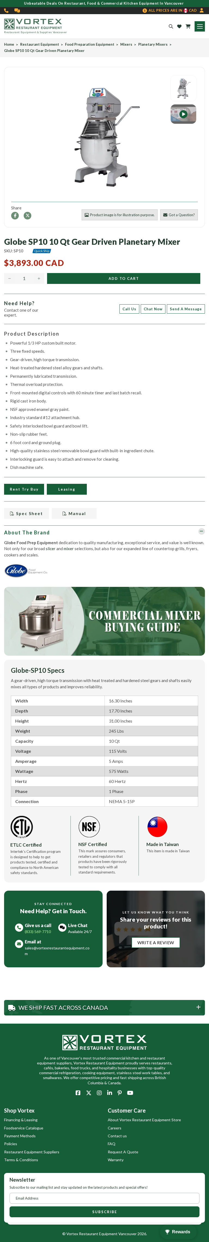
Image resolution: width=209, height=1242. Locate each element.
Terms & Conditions (21, 1159)
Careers (114, 1128)
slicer (51, 548)
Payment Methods (20, 1135)
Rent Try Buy (24, 489)
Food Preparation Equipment (89, 44)
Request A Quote (123, 1152)
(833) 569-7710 (6, 10)
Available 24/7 (80, 931)
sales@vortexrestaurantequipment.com (57, 951)
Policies (10, 1143)
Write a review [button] (155, 942)
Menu (200, 26)
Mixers (126, 44)
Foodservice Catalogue (23, 1128)
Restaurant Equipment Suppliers (31, 1152)
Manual (76, 513)
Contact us (117, 1135)
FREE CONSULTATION (17, 10)
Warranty (116, 1159)
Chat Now (153, 309)
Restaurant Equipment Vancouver (108, 1233)
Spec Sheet (29, 513)
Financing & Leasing (21, 1119)
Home (9, 44)
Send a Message (186, 309)
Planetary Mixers (153, 44)
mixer (69, 548)
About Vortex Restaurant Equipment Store (144, 1119)
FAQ (111, 1143)
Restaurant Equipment (39, 44)
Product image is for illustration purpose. (122, 215)
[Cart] (188, 26)
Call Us (129, 309)
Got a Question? (182, 215)
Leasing (66, 489)
